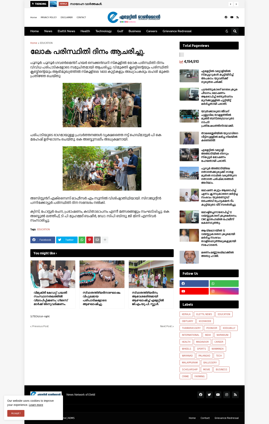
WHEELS (186, 349)
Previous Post (40, 326)
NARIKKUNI (222, 335)
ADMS (71, 418)
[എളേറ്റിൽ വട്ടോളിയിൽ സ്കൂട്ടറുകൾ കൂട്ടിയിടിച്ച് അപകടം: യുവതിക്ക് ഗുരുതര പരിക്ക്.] (189, 75)
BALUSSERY (210, 362)
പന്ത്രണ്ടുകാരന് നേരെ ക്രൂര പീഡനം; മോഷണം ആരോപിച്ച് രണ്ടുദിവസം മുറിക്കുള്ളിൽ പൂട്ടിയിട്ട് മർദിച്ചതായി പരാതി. (219, 97)
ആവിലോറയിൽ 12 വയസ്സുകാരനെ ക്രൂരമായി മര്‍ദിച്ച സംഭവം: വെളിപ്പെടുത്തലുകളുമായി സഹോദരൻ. (218, 238)
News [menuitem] (48, 31)
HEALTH (186, 342)
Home (33, 17)
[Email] (97, 240)
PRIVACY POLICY (49, 17)
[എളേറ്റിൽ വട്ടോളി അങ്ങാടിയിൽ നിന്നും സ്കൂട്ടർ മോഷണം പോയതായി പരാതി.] (189, 154)
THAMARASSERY (191, 328)
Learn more (36, 404)
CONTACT (81, 17)
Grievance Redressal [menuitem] (177, 31)
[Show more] (105, 240)
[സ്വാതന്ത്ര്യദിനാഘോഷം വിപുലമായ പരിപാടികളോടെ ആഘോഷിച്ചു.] (102, 274)
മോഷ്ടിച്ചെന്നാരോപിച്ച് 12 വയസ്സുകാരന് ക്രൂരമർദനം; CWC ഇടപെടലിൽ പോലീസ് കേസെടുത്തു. (219, 218)
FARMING (200, 376)
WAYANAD (187, 356)
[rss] (238, 17)
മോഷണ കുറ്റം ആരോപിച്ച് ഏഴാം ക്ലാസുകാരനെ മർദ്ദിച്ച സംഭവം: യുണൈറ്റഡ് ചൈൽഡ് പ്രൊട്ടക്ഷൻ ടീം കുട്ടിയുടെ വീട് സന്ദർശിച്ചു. (219, 198)
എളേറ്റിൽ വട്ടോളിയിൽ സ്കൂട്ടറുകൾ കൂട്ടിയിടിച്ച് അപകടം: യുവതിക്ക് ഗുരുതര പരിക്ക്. (217, 76)
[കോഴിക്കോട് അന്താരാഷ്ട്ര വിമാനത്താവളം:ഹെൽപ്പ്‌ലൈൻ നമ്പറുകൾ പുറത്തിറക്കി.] (53, 4)
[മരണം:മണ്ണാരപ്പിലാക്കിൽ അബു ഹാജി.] (189, 257)
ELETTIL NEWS (204, 314)
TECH (219, 356)
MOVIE (206, 369)
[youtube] (231, 17)
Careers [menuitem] (151, 31)
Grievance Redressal (227, 418)
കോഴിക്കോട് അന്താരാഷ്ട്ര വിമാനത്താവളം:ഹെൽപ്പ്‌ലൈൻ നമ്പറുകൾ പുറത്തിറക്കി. (134, 4)
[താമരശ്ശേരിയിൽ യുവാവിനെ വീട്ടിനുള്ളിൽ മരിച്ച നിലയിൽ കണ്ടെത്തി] (189, 138)
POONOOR (211, 328)
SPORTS (201, 349)
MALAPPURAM (190, 362)
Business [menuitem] (135, 31)
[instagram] (224, 291)
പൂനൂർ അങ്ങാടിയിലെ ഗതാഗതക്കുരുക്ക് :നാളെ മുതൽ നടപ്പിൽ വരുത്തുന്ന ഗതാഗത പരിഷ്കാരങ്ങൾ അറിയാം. (219, 176)
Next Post (166, 326)
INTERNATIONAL (190, 335)
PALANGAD (204, 356)
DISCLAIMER (67, 17)
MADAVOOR (202, 342)
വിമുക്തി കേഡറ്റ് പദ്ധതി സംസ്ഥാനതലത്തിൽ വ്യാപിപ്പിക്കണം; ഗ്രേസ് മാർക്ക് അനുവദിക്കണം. (51, 298)
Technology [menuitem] (104, 31)
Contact (205, 418)
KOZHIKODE (205, 321)
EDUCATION (46, 43)
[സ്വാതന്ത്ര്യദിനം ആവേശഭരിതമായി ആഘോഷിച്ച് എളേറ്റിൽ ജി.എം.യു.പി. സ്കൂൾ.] (151, 274)
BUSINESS (221, 369)
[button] (230, 4)
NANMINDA (218, 349)
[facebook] (226, 17)
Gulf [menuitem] (120, 31)
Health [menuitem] (85, 31)
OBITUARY (187, 321)
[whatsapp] (224, 283)
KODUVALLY (229, 328)
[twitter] (209, 394)
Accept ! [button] (15, 413)
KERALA (186, 314)
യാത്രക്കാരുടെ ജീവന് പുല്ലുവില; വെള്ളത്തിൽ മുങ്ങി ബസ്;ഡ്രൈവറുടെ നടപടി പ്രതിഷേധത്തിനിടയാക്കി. (217, 119)
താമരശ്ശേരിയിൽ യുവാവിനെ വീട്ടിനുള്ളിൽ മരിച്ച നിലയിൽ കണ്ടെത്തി (219, 137)
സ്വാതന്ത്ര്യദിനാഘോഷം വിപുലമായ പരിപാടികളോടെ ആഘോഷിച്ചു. (101, 298)
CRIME (185, 376)
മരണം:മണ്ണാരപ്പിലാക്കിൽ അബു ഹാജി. (217, 254)
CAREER (218, 342)
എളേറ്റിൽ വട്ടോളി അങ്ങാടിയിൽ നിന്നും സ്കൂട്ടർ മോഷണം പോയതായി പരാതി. (215, 155)
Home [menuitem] (34, 31)
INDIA (208, 335)
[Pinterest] (89, 240)
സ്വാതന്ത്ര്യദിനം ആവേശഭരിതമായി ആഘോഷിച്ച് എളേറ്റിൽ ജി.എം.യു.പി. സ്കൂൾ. (148, 298)
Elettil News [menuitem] (66, 31)
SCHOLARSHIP (190, 369)
